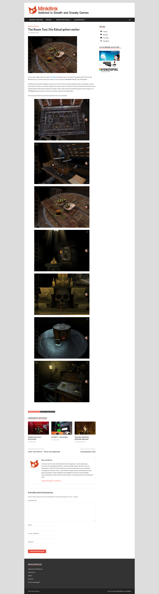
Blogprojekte (79, 20)
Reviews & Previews (36, 20)
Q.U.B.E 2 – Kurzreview (59, 437)
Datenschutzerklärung (35, 569)
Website (31, 542)
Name (30, 525)
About (30, 575)
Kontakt (30, 579)
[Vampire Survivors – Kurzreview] (38, 435)
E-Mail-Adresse (34, 533)
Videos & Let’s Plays (63, 20)
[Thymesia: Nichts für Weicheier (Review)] (85, 435)
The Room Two (50, 411)
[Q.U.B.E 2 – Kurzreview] (61, 435)
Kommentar (33, 500)
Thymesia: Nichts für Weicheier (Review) (82, 438)
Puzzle (43, 411)
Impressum (31, 572)
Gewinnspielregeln (34, 582)
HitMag (128, 591)
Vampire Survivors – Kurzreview (35, 438)
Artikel (48, 20)
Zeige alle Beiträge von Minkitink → (51, 481)
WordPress (120, 591)
